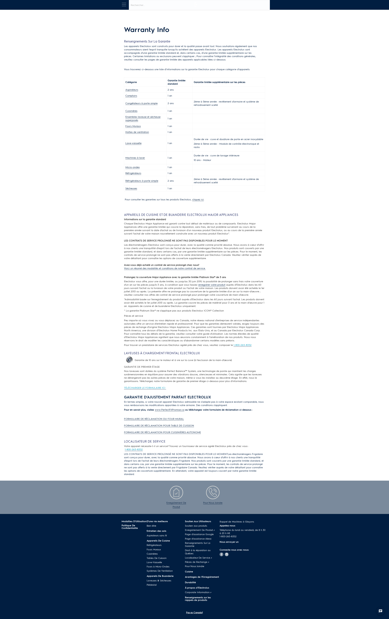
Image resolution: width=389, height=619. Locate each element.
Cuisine (189, 571)
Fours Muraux (133, 126)
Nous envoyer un (229, 541)
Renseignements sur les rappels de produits (198, 598)
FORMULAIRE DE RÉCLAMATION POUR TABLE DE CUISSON (159, 425)
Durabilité (190, 582)
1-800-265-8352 (242, 344)
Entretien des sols (156, 530)
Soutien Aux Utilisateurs (198, 521)
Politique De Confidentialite (130, 526)
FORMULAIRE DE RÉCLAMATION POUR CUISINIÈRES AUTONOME (162, 432)
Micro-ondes (132, 167)
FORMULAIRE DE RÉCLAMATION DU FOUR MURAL (154, 418)
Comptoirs (131, 95)
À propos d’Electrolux (197, 587)
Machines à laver (135, 157)
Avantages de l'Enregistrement (202, 576)
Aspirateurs (131, 89)
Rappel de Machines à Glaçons (237, 521)
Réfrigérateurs (133, 173)
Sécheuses (131, 188)
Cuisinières (131, 110)
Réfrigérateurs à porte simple (141, 180)
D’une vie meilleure (157, 521)
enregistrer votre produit (211, 284)
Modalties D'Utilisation (134, 521)
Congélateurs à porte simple (141, 103)
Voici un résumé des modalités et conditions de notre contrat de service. (165, 268)
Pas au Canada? (194, 612)
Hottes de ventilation (137, 132)
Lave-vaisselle (133, 143)
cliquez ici (198, 199)
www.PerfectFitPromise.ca (169, 409)
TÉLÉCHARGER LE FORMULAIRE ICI (145, 387)
